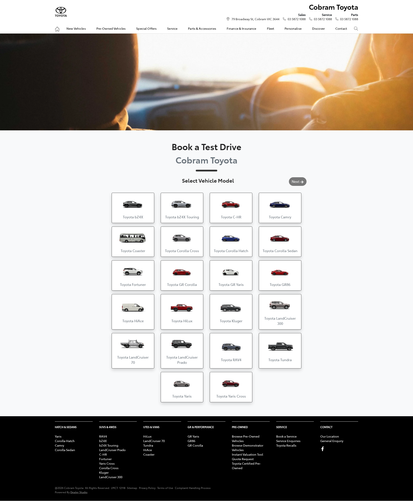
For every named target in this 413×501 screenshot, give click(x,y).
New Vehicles (76, 28)
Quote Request (243, 459)
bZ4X (103, 441)
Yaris (58, 436)
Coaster (148, 454)
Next (295, 181)
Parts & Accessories (202, 28)
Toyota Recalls (286, 445)
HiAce (147, 450)
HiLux (147, 436)
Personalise (293, 28)
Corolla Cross (109, 468)
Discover (318, 28)
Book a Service (286, 436)
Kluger (104, 472)
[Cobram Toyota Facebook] (323, 449)
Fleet (270, 28)
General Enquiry (331, 441)
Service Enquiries (288, 441)
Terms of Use (165, 488)
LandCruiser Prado (112, 450)
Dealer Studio (79, 492)
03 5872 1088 (297, 19)
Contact (341, 28)
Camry (59, 445)
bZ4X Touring (108, 445)
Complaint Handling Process (193, 488)
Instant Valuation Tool (247, 454)
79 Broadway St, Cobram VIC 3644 (255, 19)
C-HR (103, 454)
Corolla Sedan (65, 450)
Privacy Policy (147, 488)
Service (172, 28)
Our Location (329, 436)
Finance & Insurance (241, 28)
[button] (133, 208)
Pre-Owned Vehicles (111, 28)
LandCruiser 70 (154, 441)
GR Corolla (195, 445)
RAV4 (103, 436)
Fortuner (105, 459)
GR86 (191, 441)
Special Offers (146, 28)
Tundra (148, 445)
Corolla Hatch (65, 441)
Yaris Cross (107, 463)
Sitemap (132, 488)
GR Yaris (193, 436)
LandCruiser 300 (110, 477)
